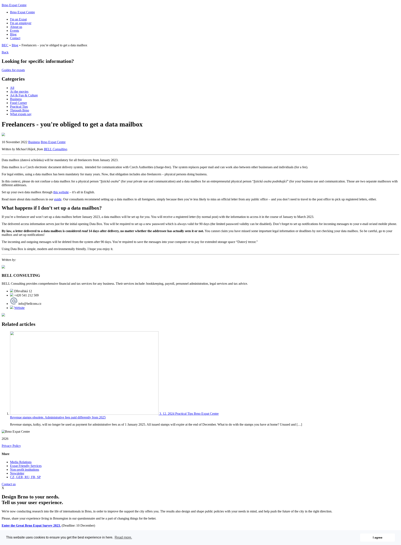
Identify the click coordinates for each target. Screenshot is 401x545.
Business (16, 99)
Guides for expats (13, 70)
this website (61, 192)
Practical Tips (19, 106)
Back (5, 52)
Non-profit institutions (24, 469)
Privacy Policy (11, 446)
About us (16, 27)
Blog (13, 34)
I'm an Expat (18, 19)
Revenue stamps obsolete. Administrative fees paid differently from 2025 (58, 417)
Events (14, 30)
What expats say (21, 114)
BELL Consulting (55, 149)
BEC (5, 45)
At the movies (19, 91)
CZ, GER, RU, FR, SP (25, 477)
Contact (15, 38)
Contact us (9, 484)
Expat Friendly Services (26, 466)
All (12, 88)
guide (57, 199)
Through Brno (19, 110)
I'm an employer (20, 23)
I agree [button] (377, 537)
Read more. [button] (123, 537)
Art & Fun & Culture (24, 95)
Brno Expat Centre (14, 5)
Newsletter (17, 473)
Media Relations (21, 462)
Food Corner (18, 103)
